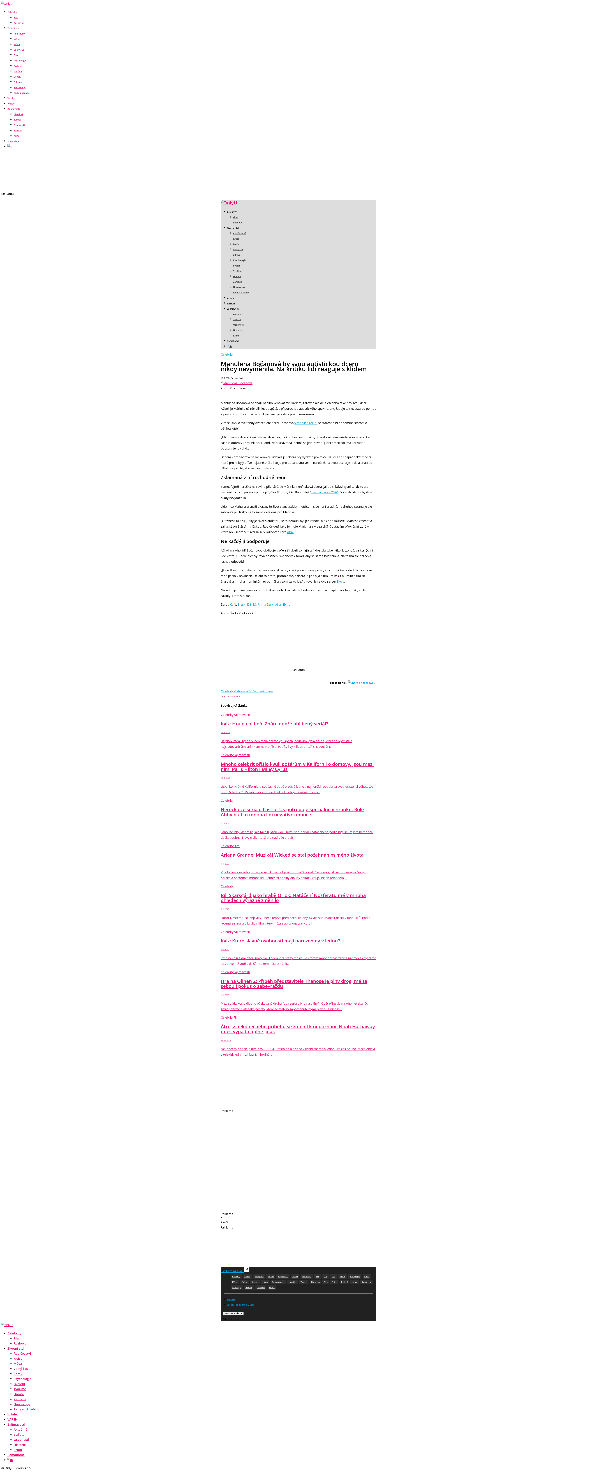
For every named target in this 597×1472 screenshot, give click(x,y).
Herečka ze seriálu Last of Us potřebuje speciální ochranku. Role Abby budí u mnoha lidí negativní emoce (292, 812)
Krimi (16, 135)
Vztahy (11, 98)
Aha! (290, 532)
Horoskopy (19, 87)
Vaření (244, 1282)
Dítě (325, 1276)
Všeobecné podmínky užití (240, 1304)
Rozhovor (19, 22)
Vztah (366, 1276)
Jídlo (317, 1276)
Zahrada (18, 82)
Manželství (306, 1276)
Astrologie (236, 1287)
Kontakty (231, 1299)
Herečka (292, 1282)
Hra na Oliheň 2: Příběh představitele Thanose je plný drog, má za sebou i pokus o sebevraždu (294, 983)
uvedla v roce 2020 (324, 492)
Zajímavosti (13, 108)
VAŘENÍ (11, 103)
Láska (265, 1282)
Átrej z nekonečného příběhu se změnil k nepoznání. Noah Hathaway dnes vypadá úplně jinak (298, 1029)
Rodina (268, 691)
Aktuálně (18, 114)
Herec (354, 1282)
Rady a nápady (21, 92)
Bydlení (18, 66)
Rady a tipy (366, 1282)
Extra (340, 581)
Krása (17, 39)
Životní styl (13, 28)
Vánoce (304, 1282)
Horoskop (315, 1282)
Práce (334, 1282)
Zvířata (17, 119)
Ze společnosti (278, 1282)
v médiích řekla (305, 423)
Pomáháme (13, 141)
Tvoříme (18, 71)
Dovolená (261, 1287)
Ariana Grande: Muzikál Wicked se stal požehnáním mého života (292, 855)
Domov (17, 76)
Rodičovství (20, 33)
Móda (17, 44)
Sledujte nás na (232, 1271)
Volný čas (19, 49)
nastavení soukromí (233, 1313)
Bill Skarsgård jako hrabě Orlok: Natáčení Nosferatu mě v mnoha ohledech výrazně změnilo (293, 898)
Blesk (241, 604)
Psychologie (20, 60)
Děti (333, 1276)
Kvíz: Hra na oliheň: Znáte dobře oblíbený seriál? (274, 723)
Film (16, 17)
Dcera (272, 1287)
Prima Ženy (265, 604)
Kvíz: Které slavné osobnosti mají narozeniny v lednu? (280, 940)
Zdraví (17, 55)
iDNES (251, 604)
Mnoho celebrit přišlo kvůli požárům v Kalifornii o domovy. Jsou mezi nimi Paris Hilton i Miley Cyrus (297, 766)
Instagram (259, 1276)
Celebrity (12, 12)
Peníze (342, 1276)
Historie (18, 130)
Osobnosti (19, 125)
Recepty (255, 1282)
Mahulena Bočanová (248, 691)
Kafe (233, 604)
